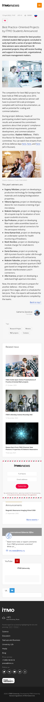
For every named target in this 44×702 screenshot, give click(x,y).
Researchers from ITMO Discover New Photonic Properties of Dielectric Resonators (22, 448)
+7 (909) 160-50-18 (8, 660)
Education (6, 636)
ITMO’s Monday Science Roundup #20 (19, 415)
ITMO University (23, 568)
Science (5, 632)
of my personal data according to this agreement (22, 495)
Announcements (14, 505)
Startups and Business (11, 640)
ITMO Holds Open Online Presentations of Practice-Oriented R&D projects (21, 381)
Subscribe (22, 486)
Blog (4, 653)
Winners (28, 329)
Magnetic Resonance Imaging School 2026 (20, 510)
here (24, 144)
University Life (7, 644)
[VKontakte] (5, 20)
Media (4, 649)
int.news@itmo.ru (17, 550)
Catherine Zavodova (24, 312)
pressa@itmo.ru (7, 663)
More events (31, 519)
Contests (26, 333)
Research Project (15, 329)
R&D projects (14, 333)
